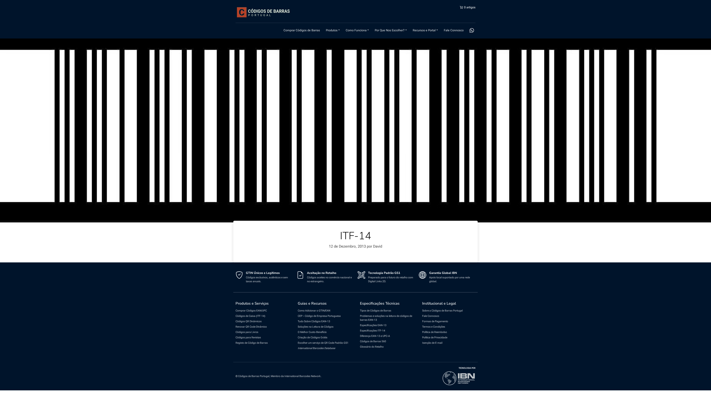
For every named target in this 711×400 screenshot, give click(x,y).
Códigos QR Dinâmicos (249, 321)
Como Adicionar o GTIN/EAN (314, 310)
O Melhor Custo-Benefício (312, 332)
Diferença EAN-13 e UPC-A (375, 335)
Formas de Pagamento (435, 321)
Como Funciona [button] (356, 30)
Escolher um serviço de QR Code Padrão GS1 (323, 342)
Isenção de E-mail (432, 342)
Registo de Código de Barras (252, 342)
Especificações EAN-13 (373, 325)
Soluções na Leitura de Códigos (315, 326)
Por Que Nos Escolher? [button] (390, 30)
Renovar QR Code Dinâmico (251, 326)
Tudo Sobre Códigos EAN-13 (314, 321)
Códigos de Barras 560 (373, 341)
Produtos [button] (332, 30)
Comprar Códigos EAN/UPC (251, 310)
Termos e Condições (433, 326)
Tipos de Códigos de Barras (375, 310)
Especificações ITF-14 (372, 330)
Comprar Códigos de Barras (301, 30)
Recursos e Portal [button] (424, 30)
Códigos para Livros (247, 332)
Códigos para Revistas (248, 337)
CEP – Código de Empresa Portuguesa (319, 315)
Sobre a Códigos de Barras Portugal (442, 310)
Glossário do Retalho (372, 346)
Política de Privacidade (434, 337)
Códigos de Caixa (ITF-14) (250, 315)
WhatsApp (471, 30)
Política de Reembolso (434, 332)
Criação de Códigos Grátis (312, 337)
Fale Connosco (454, 30)
